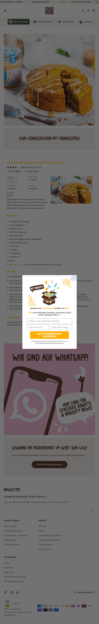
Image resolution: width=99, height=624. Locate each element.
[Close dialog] (73, 278)
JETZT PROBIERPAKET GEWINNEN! (49, 335)
